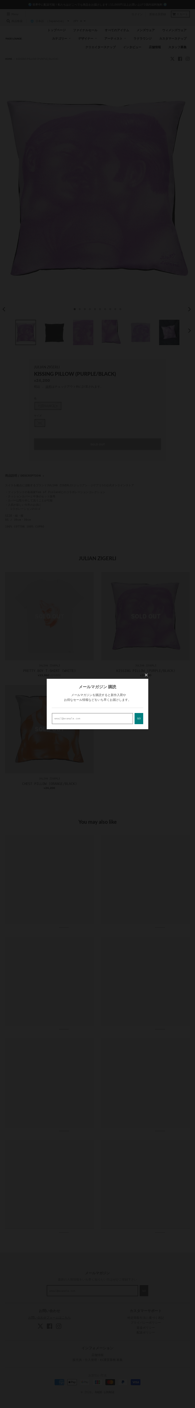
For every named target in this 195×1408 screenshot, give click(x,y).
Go (139, 718)
